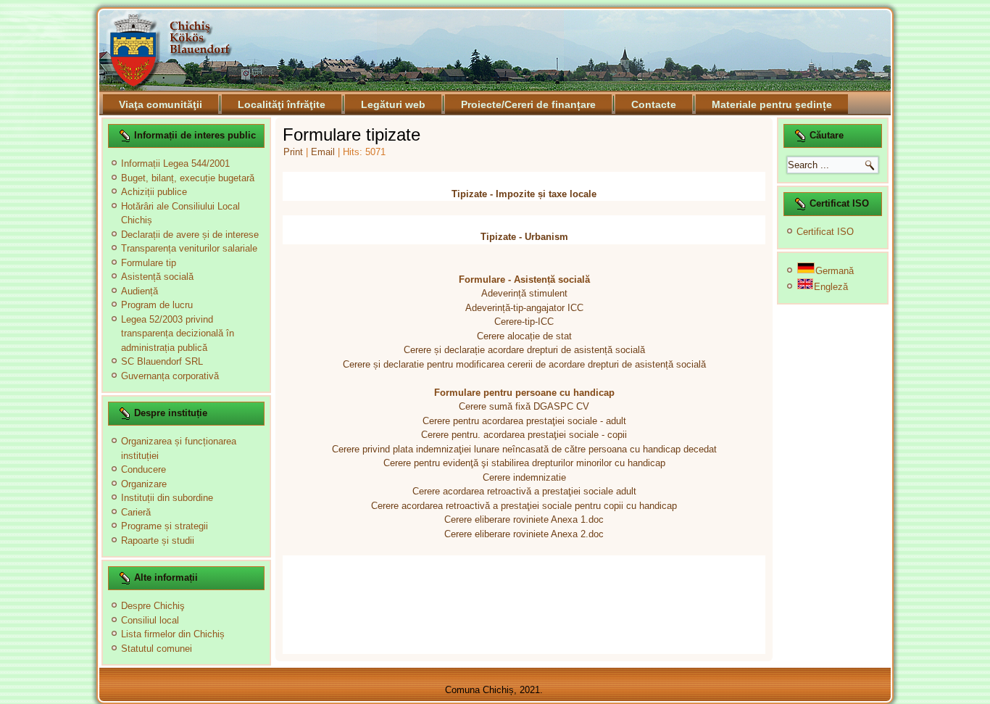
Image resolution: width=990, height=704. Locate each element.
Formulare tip (148, 262)
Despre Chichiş (153, 605)
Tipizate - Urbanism (524, 236)
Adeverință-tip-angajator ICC (524, 307)
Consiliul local (150, 620)
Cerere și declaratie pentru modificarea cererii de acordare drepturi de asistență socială (524, 364)
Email (324, 151)
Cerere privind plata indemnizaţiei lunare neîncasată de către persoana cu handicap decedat (524, 449)
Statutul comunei (156, 648)
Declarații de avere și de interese (190, 234)
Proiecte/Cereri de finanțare (528, 104)
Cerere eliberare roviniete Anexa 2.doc (524, 534)
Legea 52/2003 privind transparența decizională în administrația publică (177, 333)
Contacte (653, 104)
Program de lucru (157, 304)
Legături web (393, 104)
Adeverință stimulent (524, 293)
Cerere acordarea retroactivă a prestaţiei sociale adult (524, 491)
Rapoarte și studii (157, 540)
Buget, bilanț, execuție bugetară (187, 178)
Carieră (136, 512)
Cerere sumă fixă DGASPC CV (524, 406)
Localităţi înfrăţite (281, 104)
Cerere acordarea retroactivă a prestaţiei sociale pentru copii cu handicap (524, 505)
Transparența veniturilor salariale (189, 248)
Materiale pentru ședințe (772, 104)
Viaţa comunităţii (160, 104)
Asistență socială (157, 276)
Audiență (139, 291)
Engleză (831, 286)
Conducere (143, 469)
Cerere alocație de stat (524, 336)
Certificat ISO (825, 231)
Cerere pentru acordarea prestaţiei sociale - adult (524, 420)
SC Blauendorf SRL (162, 361)
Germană (834, 270)
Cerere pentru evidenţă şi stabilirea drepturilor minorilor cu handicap (524, 462)
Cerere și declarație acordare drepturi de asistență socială (524, 349)
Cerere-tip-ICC (524, 321)
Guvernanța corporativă (170, 375)
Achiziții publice (154, 191)
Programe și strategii (164, 526)
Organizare (144, 484)
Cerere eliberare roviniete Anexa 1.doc (524, 519)
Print (294, 151)
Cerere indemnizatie (524, 477)
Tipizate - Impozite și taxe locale (524, 194)
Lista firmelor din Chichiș (173, 634)
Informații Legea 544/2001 (175, 163)
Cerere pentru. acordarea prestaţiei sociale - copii (524, 434)
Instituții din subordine (167, 497)
